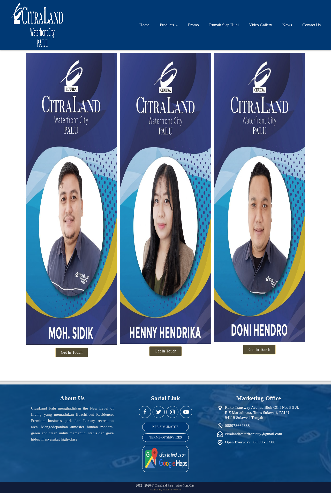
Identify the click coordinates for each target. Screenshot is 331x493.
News (287, 25)
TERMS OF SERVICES (165, 437)
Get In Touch (71, 352)
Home (144, 25)
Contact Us (311, 25)
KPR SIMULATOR (165, 427)
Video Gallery (260, 25)
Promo (193, 25)
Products (167, 25)
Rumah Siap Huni (224, 25)
